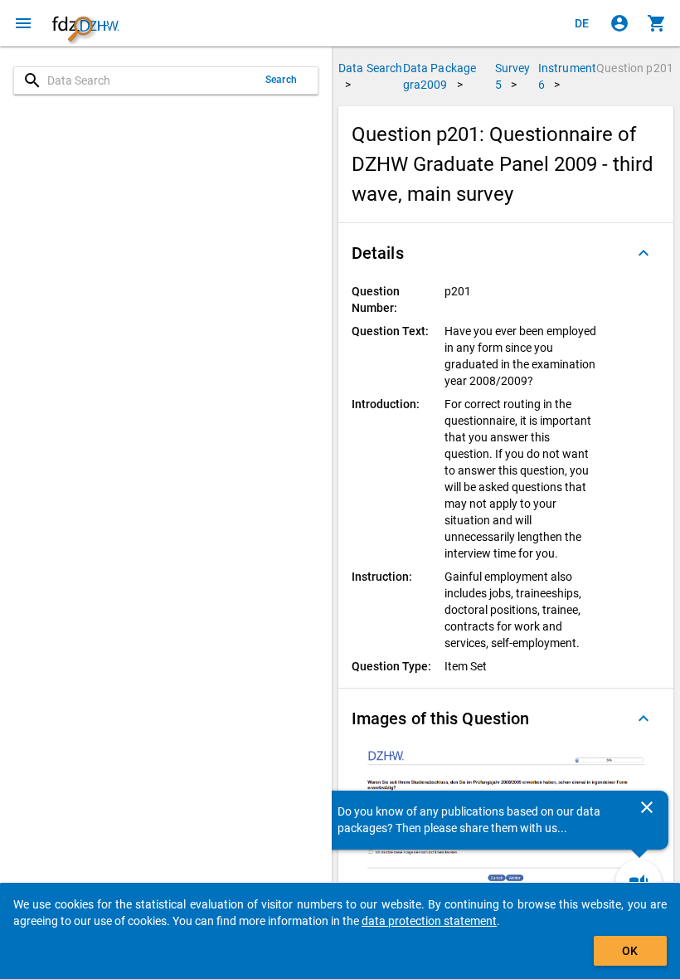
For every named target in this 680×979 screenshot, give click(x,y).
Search (281, 79)
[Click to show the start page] (85, 23)
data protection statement (429, 921)
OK (630, 950)
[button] (506, 253)
